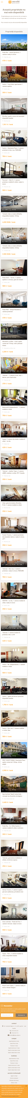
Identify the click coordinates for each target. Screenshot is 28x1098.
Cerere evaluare (14, 1078)
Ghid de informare (14, 1080)
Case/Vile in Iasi (14, 1043)
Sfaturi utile (14, 1082)
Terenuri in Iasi (14, 1045)
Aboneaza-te (21, 1015)
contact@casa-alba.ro (14, 1035)
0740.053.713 (14, 1033)
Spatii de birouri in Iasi (14, 1048)
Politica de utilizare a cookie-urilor (10, 1096)
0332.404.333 (14, 1030)
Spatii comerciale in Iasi (14, 1050)
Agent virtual (14, 1076)
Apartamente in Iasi (14, 1041)
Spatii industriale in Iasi (14, 1052)
